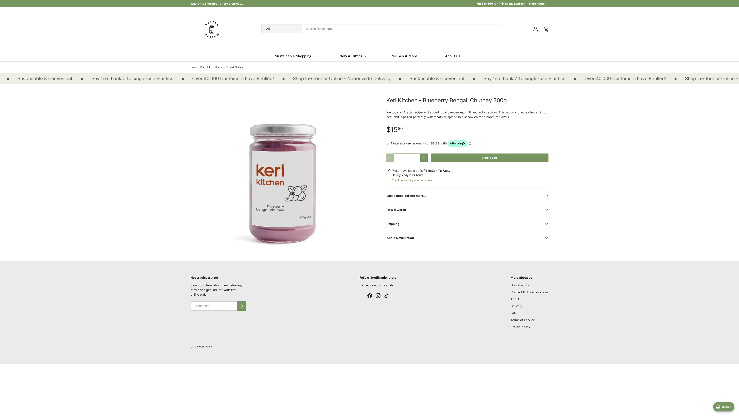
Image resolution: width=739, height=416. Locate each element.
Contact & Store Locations (529, 292)
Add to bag (489, 157)
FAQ (513, 313)
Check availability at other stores (412, 180)
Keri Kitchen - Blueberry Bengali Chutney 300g (223, 67)
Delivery (516, 306)
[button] (546, 29)
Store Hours (537, 3)
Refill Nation (205, 346)
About (515, 299)
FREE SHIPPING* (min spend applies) (501, 3)
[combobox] (381, 28)
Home (194, 67)
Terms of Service (523, 320)
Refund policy (520, 327)
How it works (520, 285)
